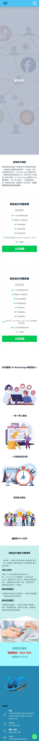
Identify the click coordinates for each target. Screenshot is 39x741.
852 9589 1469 (14, 732)
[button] (35, 737)
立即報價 (19, 248)
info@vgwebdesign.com (18, 739)
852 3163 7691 (14, 725)
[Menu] (35, 3)
